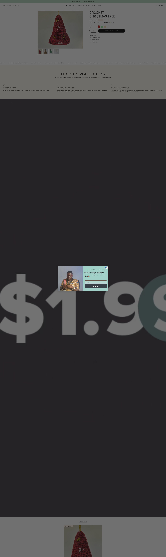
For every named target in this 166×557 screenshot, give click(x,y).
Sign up (95, 286)
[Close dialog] (107, 267)
